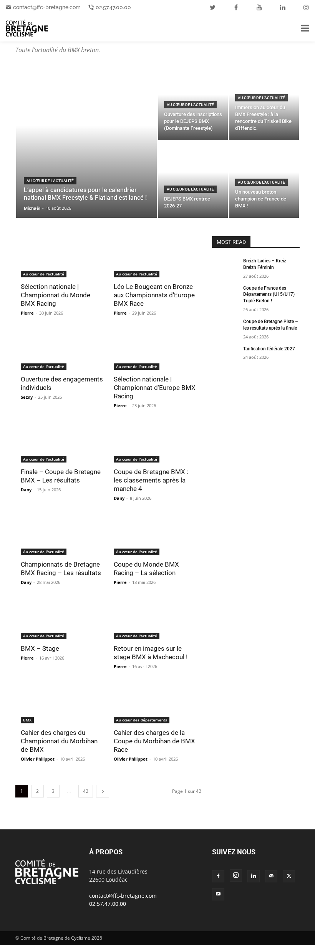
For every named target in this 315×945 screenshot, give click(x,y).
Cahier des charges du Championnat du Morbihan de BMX (59, 741)
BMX (27, 720)
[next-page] (102, 791)
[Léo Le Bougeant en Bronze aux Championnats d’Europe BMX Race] (155, 256)
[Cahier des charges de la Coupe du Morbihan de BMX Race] (155, 702)
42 (85, 791)
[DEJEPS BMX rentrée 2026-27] (193, 180)
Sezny (27, 397)
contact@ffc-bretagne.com (47, 7)
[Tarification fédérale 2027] (225, 355)
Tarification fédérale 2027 (269, 348)
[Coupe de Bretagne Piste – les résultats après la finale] (225, 327)
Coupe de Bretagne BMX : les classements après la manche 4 (151, 480)
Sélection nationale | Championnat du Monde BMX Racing (55, 295)
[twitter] (212, 7)
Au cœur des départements (141, 720)
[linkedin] (283, 7)
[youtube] (259, 7)
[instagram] (306, 7)
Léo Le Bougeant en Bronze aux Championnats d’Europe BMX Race (154, 295)
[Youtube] (218, 894)
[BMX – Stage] (62, 618)
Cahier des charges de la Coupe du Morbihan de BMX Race (154, 741)
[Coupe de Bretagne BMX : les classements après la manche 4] (155, 442)
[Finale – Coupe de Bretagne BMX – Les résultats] (62, 442)
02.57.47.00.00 (113, 7)
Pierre (27, 313)
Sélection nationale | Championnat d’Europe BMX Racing (155, 387)
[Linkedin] (253, 876)
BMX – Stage (40, 648)
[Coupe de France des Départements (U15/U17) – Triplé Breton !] (225, 294)
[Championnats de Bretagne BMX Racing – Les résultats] (62, 534)
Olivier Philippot (38, 759)
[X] (289, 876)
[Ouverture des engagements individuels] (62, 349)
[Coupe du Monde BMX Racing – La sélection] (155, 534)
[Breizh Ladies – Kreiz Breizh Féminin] (225, 267)
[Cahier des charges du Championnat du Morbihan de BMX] (62, 702)
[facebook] (236, 7)
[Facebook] (218, 876)
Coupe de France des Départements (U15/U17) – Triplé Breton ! (271, 294)
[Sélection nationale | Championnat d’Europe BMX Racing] (155, 349)
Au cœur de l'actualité (50, 181)
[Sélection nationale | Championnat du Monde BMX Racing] (62, 256)
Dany (26, 489)
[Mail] (271, 876)
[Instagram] (236, 875)
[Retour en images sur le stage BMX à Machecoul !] (155, 618)
